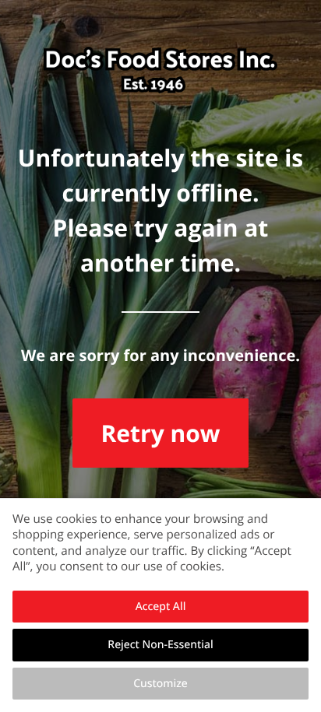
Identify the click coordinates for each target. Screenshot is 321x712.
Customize (160, 683)
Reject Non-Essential (160, 644)
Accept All (161, 606)
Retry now (160, 433)
